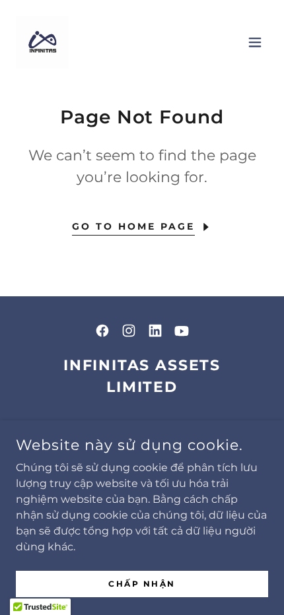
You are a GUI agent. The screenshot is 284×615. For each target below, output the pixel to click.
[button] (255, 42)
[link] (42, 42)
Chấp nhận (142, 584)
